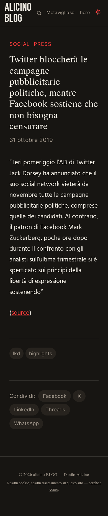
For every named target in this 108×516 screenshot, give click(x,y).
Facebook (54, 396)
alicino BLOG (18, 13)
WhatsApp (26, 423)
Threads (55, 409)
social (19, 44)
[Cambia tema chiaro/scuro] (97, 13)
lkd (16, 353)
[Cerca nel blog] (39, 13)
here (85, 12)
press (43, 44)
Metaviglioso (60, 12)
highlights (40, 353)
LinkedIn (24, 409)
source (20, 313)
